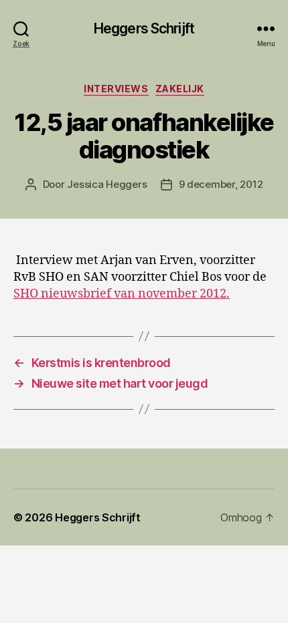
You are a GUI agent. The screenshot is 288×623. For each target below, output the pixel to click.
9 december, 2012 (221, 184)
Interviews (116, 88)
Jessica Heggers (107, 184)
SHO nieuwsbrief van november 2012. (121, 293)
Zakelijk (179, 88)
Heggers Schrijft (144, 28)
